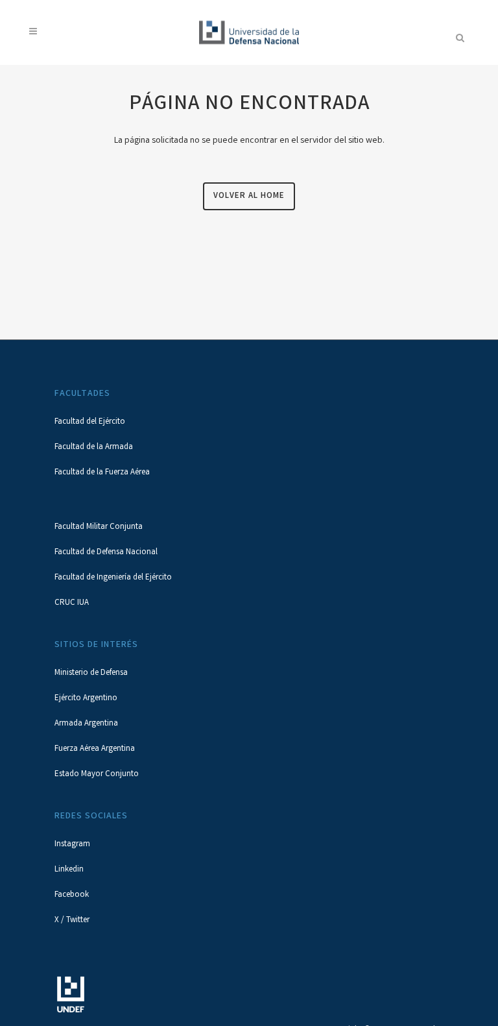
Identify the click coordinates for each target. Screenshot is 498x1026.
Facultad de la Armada (93, 447)
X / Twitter (71, 920)
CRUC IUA (71, 603)
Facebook (71, 895)
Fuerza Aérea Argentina (94, 749)
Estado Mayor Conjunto (96, 774)
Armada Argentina (86, 724)
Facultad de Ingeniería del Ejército (113, 578)
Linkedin (69, 870)
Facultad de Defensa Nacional (106, 552)
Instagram (72, 844)
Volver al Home (249, 196)
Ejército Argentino (85, 698)
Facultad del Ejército (89, 422)
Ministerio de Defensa (91, 673)
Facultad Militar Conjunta (98, 527)
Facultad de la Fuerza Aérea (102, 473)
